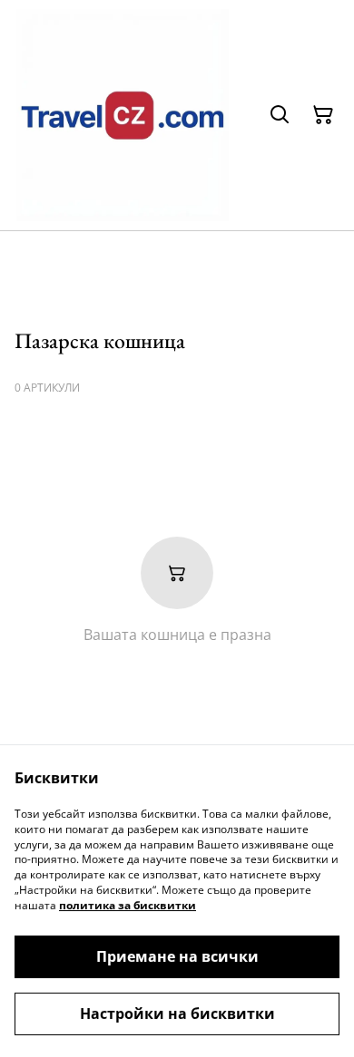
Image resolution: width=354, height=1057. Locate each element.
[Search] (279, 115)
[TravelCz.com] (122, 115)
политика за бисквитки (127, 905)
